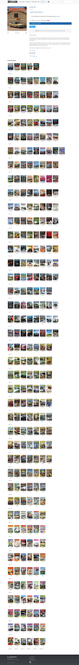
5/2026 (58, 16)
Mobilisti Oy (35, 56)
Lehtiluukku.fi (13, 657)
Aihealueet (34, 1)
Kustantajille (32, 659)
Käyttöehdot (32, 656)
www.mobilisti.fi (32, 50)
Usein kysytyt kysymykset (13, 659)
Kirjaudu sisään (54, 30)
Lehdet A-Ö (28, 1)
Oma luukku (22, 1)
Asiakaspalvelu (10, 658)
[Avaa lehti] (10, 66)
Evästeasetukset (33, 660)
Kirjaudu (43, 1)
